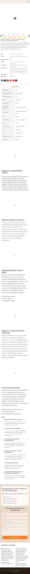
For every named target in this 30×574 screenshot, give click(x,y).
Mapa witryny (25, 569)
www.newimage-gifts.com (16, 569)
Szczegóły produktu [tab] (15, 86)
